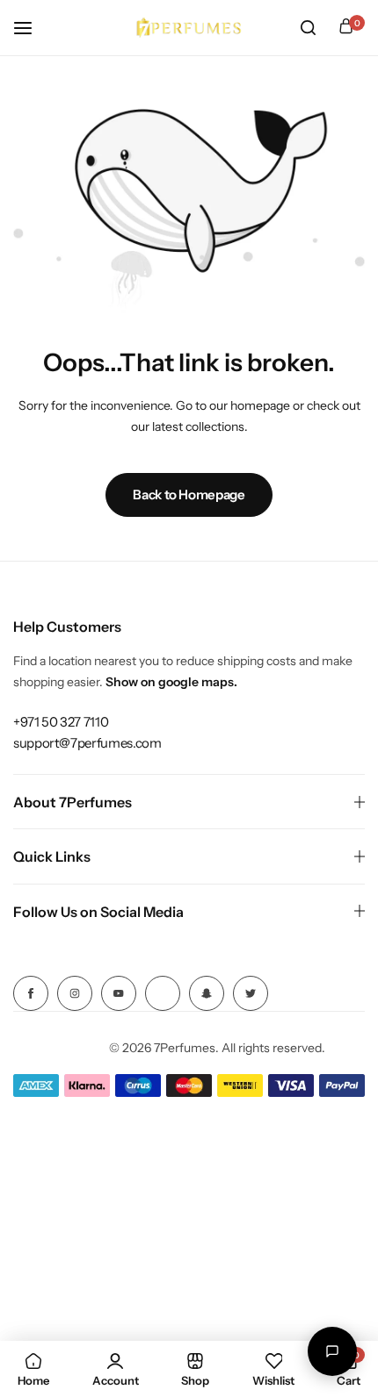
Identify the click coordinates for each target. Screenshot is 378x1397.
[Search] (307, 28)
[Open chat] (332, 1351)
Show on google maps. (171, 682)
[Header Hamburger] (31, 28)
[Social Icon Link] (30, 993)
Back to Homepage (188, 494)
